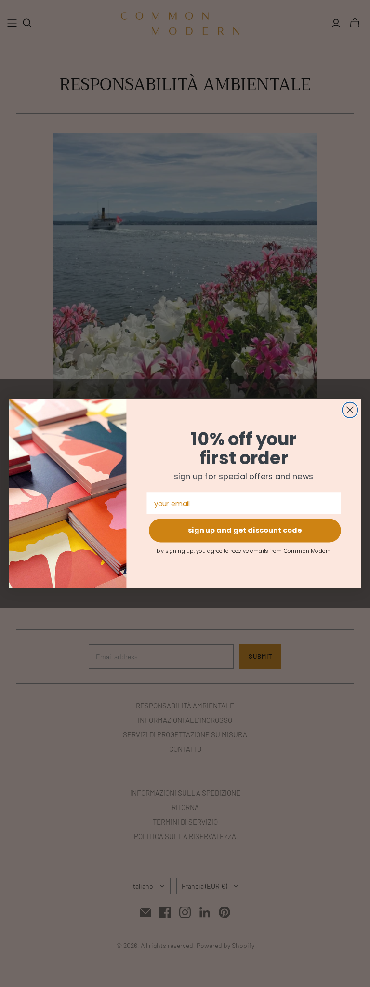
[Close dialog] (349, 410)
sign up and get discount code (245, 530)
